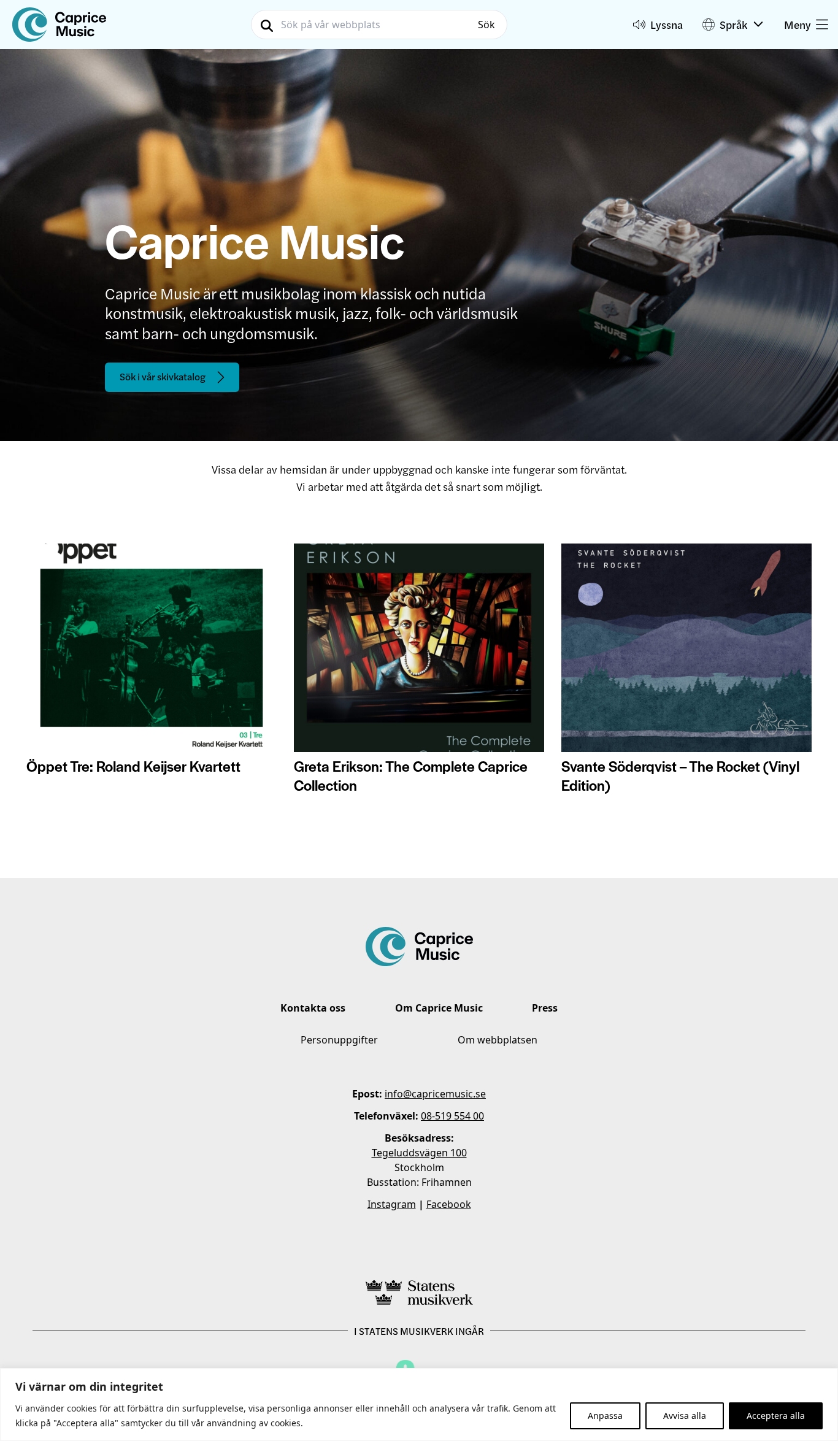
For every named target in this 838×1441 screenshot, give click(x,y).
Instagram (391, 1204)
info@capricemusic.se (435, 1094)
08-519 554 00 (452, 1116)
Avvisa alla (684, 1415)
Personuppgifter (339, 1040)
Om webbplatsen (497, 1040)
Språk (733, 24)
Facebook (448, 1204)
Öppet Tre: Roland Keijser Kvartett (133, 766)
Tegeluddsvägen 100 (419, 1152)
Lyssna (666, 24)
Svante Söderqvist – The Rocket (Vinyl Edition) (680, 775)
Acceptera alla (776, 1415)
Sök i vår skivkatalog (163, 376)
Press (545, 1008)
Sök (486, 24)
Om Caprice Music (439, 1008)
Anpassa (605, 1415)
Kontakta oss (312, 1008)
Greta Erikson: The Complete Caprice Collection (411, 775)
